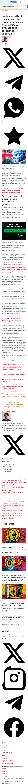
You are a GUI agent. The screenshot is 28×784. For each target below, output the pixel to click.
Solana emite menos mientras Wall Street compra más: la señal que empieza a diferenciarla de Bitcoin (13, 506)
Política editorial (5, 758)
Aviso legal (4, 776)
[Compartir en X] (14, 69)
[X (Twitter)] (14, 665)
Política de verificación (7, 760)
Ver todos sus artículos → (8, 458)
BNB (3, 469)
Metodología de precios (7, 763)
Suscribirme (5, 631)
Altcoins (3, 750)
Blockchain (4, 747)
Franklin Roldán (18, 781)
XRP (3, 471)
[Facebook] (14, 739)
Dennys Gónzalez (6, 43)
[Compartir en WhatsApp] (14, 119)
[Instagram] (14, 690)
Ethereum (4, 466)
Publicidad (4, 773)
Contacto (4, 774)
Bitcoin (3, 464)
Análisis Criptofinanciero (7, 752)
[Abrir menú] (17, 6)
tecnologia (13, 411)
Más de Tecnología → (7, 527)
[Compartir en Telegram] (14, 94)
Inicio (3, 10)
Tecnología (7, 10)
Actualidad (4, 745)
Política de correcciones (7, 762)
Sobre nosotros (5, 771)
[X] (14, 457)
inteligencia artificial (6, 411)
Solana (3, 468)
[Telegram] (14, 714)
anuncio (23, 305)
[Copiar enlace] (2, 122)
